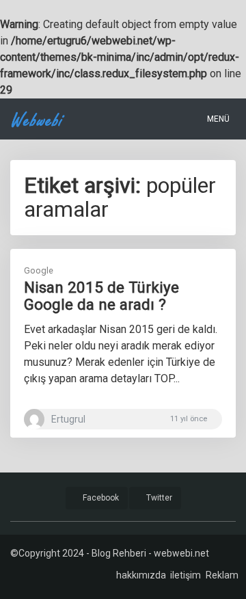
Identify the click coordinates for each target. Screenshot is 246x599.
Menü (217, 119)
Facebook (100, 498)
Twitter (158, 498)
